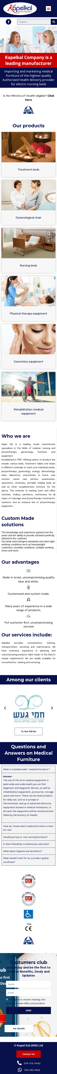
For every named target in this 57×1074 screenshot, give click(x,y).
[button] (3, 39)
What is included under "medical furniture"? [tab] (26, 769)
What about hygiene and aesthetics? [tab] (22, 851)
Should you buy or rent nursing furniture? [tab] (25, 836)
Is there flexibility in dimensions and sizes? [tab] (26, 843)
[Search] (54, 22)
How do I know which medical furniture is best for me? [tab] (28, 828)
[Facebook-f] (8, 22)
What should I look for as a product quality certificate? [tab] (26, 860)
